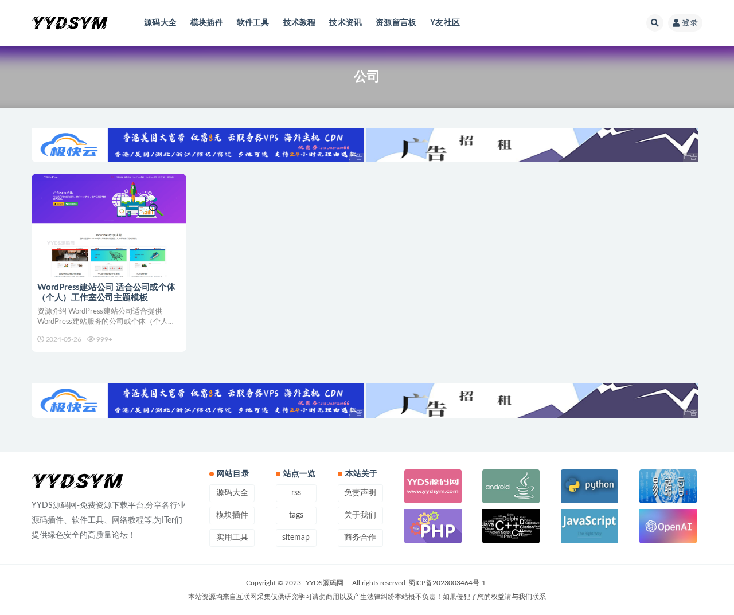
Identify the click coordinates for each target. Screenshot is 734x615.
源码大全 (160, 23)
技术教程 (299, 23)
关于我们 (360, 515)
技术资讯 (345, 23)
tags (296, 515)
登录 (690, 23)
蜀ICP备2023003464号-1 (447, 582)
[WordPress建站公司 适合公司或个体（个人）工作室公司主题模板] (109, 225)
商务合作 (360, 538)
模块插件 (206, 23)
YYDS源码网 (324, 582)
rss (296, 493)
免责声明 (360, 493)
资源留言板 (396, 23)
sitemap (296, 538)
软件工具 (253, 23)
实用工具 (232, 538)
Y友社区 (445, 23)
